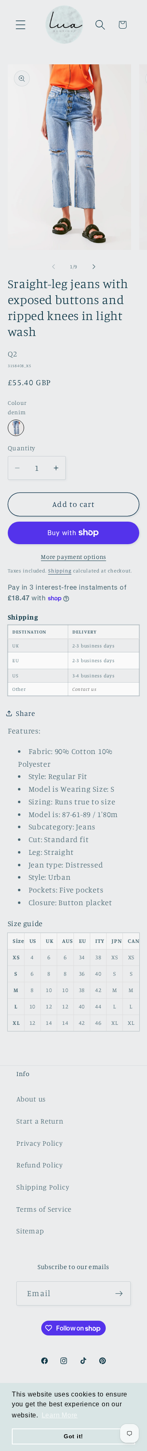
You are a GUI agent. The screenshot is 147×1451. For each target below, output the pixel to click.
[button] (20, 25)
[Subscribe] (119, 1293)
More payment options (73, 557)
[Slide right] (94, 267)
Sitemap (30, 1230)
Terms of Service (43, 1209)
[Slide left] (53, 267)
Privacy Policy (39, 1143)
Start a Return (40, 1121)
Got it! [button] (73, 1436)
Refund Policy (39, 1164)
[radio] (16, 428)
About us (31, 1098)
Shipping (59, 571)
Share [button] (25, 713)
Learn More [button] (60, 1415)
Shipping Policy (42, 1187)
